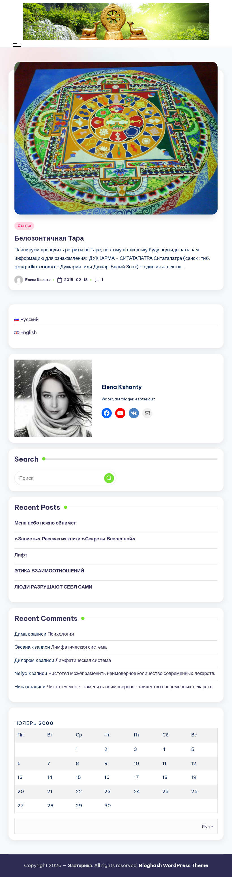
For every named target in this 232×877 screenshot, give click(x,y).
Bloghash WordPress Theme (173, 865)
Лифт (20, 555)
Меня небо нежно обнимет (45, 523)
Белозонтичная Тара (49, 238)
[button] (109, 478)
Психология (61, 634)
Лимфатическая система (79, 647)
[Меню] (16, 45)
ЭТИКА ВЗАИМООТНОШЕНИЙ (49, 571)
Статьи (24, 226)
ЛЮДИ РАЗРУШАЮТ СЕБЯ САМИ (53, 587)
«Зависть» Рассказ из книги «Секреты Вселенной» (75, 539)
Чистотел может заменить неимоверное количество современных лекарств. (131, 673)
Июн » (207, 826)
